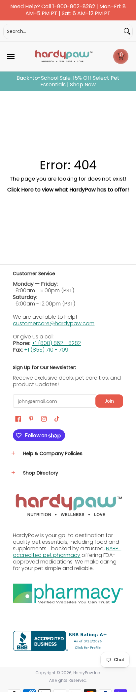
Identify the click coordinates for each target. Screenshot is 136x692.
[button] (120, 56)
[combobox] (63, 31)
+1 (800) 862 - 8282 (56, 343)
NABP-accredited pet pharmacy (67, 552)
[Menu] (11, 56)
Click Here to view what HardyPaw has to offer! (68, 189)
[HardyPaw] (63, 56)
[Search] (127, 31)
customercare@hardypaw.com (53, 323)
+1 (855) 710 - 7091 (47, 350)
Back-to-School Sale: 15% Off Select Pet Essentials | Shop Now (68, 81)
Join (109, 401)
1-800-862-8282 (73, 6)
